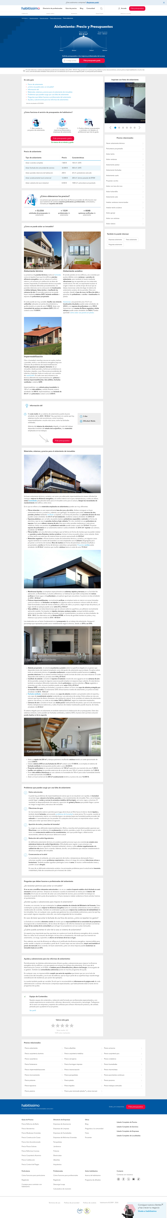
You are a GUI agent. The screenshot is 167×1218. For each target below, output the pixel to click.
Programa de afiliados (93, 1180)
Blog (81, 8)
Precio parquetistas (71, 1075)
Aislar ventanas (111, 159)
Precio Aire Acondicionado (31, 1142)
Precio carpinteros (31, 1059)
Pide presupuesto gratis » (136, 86)
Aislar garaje (110, 213)
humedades (33, 501)
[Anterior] (110, 127)
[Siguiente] (140, 127)
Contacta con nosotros (125, 1175)
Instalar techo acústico (114, 208)
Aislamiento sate (112, 197)
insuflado (50, 515)
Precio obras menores (55, 18)
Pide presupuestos (137, 8)
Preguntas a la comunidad (94, 1129)
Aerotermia (74, 13)
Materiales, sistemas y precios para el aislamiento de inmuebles (50, 92)
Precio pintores (30, 1080)
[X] (128, 1179)
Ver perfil (33, 1010)
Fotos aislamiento (131, 239)
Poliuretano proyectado (114, 149)
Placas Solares (99, 13)
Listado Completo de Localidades (128, 1136)
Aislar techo (110, 154)
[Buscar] (101, 8)
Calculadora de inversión (62, 1189)
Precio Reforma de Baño (30, 1124)
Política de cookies (89, 1203)
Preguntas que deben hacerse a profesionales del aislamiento (49, 97)
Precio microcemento (32, 1075)
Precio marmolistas (110, 1070)
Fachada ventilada (34, 694)
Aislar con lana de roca (114, 186)
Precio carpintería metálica (73, 1053)
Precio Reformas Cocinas (30, 1151)
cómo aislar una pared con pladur (82, 313)
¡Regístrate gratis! (92, 2)
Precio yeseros (30, 1091)
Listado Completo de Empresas (128, 1131)
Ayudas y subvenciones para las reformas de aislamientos (48, 100)
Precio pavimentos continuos (114, 1075)
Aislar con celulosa (112, 218)
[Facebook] (123, 1179)
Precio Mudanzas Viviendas (31, 1133)
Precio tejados (69, 1086)
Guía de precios (71, 8)
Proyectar (83, 545)
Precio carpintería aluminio (34, 1053)
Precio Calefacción (28, 1160)
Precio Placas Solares (29, 1146)
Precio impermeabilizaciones (35, 1070)
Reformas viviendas (126, 13)
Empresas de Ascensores (62, 1124)
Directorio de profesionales (52, 8)
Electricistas (57, 1155)
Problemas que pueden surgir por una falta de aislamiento (48, 94)
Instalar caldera (50, 13)
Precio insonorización (71, 1070)
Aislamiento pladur (113, 165)
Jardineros (57, 1146)
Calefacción (25, 13)
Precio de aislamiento (35, 84)
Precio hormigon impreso (73, 1064)
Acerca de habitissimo (93, 1175)
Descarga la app (59, 1184)
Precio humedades (110, 1064)
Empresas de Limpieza (61, 1129)
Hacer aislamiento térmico (115, 143)
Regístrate (25, 1180)
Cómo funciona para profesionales (65, 1175)
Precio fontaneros (31, 1064)
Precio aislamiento (31, 1048)
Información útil (33, 89)
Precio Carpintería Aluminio (31, 1155)
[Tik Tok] (138, 1179)
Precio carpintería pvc (111, 1053)
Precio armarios (109, 1048)
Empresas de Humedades (62, 1133)
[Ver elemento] (115, 128)
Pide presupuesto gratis (92, 60)
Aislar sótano (110, 224)
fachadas (58, 275)
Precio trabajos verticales (113, 1086)
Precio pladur (69, 1080)
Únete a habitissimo (147, 1211)
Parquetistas (57, 1142)
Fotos (87, 1133)
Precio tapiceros (30, 1086)
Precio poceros (109, 1080)
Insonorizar (67, 302)
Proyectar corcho (112, 181)
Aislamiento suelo (112, 175)
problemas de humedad (64, 814)
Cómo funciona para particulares (33, 1175)
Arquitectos (57, 1164)
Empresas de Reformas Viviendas (65, 1137)
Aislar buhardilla (112, 191)
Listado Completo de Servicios (127, 1127)
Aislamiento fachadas (113, 170)
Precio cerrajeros (70, 1059)
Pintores (56, 1151)
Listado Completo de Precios (127, 1122)
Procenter (88, 1137)
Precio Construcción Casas (31, 1137)
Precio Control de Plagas (30, 1164)
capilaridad (30, 375)
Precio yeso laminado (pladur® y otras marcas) (80, 1091)
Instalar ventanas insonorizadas (117, 202)
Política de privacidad (71, 1203)
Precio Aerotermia (28, 1129)
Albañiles (56, 1160)
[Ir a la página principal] (31, 8)
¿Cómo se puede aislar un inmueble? (41, 87)
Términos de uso (54, 1203)
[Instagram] (118, 1179)
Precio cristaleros (110, 1059)
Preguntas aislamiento (115, 244)
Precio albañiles (69, 1048)
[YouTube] (133, 1179)
